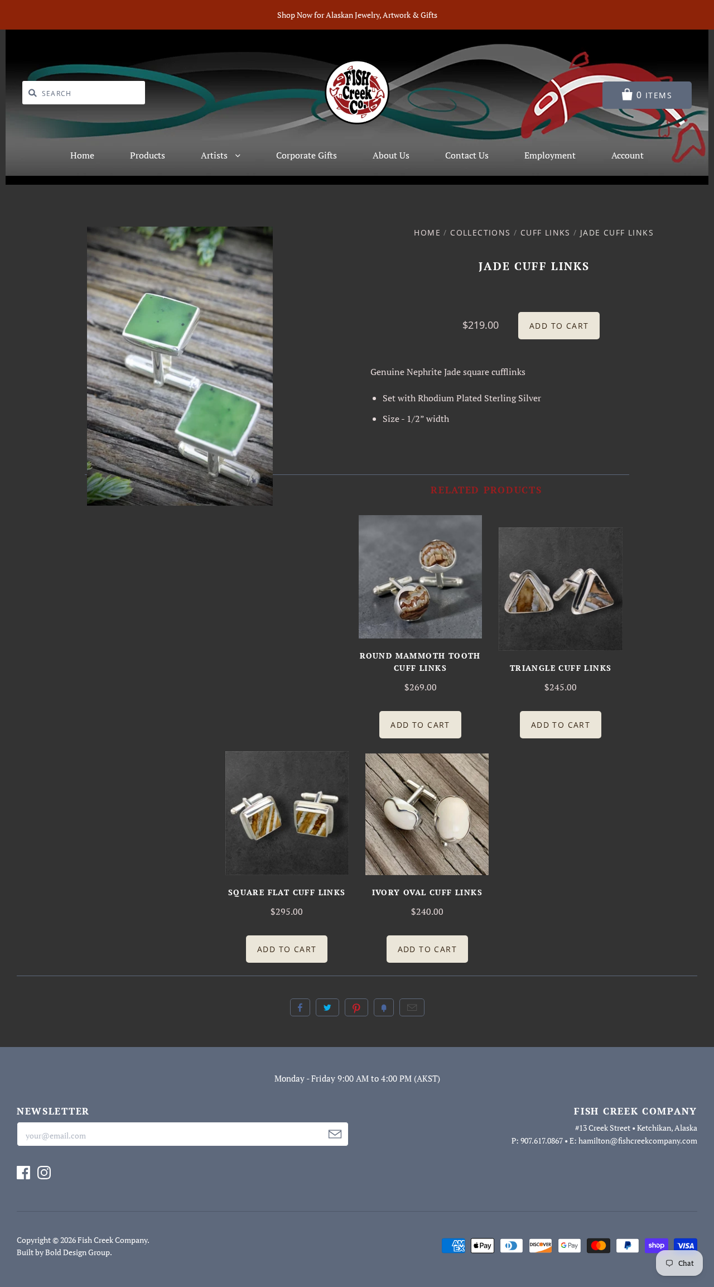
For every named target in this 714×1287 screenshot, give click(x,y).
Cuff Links (545, 232)
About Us (391, 155)
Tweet (327, 1007)
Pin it (356, 1007)
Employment (550, 155)
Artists (215, 155)
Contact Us (467, 155)
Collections (480, 232)
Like (300, 1007)
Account (627, 155)
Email (411, 1007)
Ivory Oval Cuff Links (427, 892)
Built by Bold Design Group (63, 1252)
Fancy (384, 1007)
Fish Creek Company (112, 1240)
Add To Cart (420, 724)
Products (147, 155)
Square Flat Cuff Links (287, 892)
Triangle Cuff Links (561, 667)
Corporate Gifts (306, 155)
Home (82, 155)
